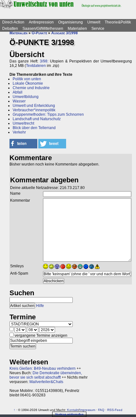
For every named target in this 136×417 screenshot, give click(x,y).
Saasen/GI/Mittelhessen (42, 28)
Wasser (19, 101)
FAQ (101, 410)
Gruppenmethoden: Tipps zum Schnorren (48, 114)
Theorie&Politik (118, 22)
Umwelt (93, 22)
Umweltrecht (23, 123)
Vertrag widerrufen (69, 414)
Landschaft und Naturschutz (37, 119)
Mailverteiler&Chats (46, 382)
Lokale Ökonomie (28, 83)
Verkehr (19, 132)
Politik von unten (27, 79)
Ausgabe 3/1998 (64, 33)
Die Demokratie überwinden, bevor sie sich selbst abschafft (45, 375)
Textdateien (36, 65)
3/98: (44, 61)
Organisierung (70, 22)
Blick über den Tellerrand (34, 128)
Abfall (17, 92)
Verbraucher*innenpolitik (34, 110)
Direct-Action (13, 22)
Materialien (77, 28)
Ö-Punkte (39, 33)
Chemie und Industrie (31, 88)
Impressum (87, 410)
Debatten (10, 28)
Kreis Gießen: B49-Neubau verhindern (42, 368)
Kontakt (72, 410)
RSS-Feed (114, 410)
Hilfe (40, 305)
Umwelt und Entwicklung (34, 105)
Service (97, 28)
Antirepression (41, 22)
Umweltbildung (26, 96)
